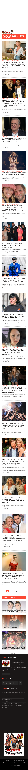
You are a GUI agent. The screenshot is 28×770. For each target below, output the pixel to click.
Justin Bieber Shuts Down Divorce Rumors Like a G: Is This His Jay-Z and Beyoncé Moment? (13, 693)
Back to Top (13, 653)
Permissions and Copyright (14, 765)
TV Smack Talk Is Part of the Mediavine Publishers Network (14, 762)
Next (17, 591)
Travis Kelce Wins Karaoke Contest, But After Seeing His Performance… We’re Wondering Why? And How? (13, 704)
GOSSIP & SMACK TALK (6, 60)
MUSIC (13, 171)
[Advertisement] (14, 15)
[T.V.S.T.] (8, 32)
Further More (6, 673)
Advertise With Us (14, 767)
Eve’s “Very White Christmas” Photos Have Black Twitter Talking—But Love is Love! (13, 698)
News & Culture (15, 60)
